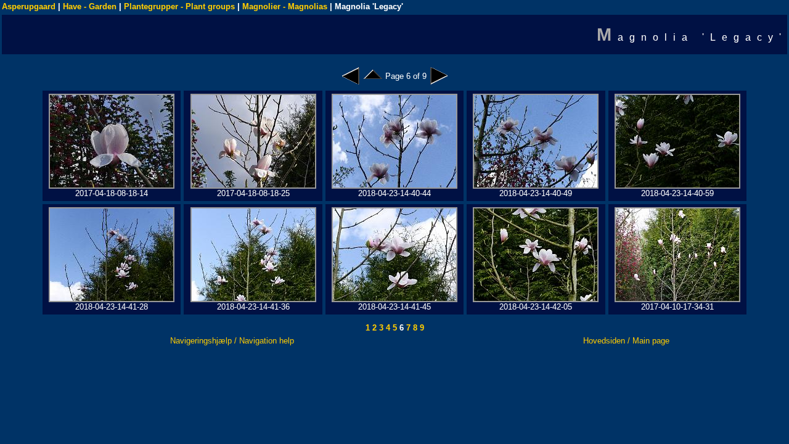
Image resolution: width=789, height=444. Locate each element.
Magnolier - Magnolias (284, 6)
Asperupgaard (28, 6)
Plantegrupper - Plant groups (179, 6)
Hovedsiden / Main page (626, 340)
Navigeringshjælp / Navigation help (232, 340)
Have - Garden (90, 6)
